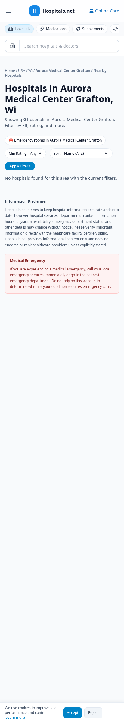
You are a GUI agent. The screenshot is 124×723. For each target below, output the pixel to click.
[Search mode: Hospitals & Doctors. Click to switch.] (12, 45)
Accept (72, 712)
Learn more (15, 717)
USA (21, 70)
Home (10, 70)
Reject (93, 712)
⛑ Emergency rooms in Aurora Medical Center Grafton (55, 140)
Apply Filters (20, 166)
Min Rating (17, 153)
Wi (30, 70)
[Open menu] (8, 11)
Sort (57, 153)
